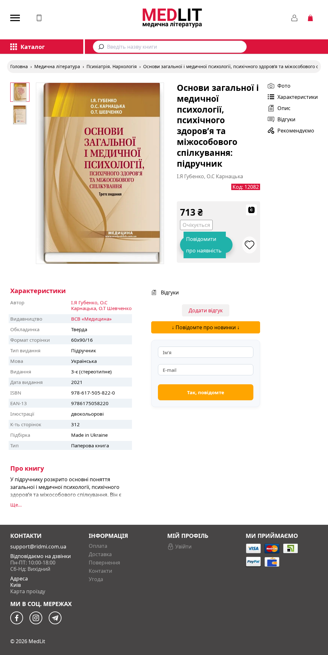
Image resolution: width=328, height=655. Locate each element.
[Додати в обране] (249, 244)
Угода (96, 579)
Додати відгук (206, 310)
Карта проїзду (27, 591)
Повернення (104, 562)
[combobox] (170, 47)
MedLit (37, 641)
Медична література (57, 66)
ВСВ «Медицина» (91, 319)
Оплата (98, 545)
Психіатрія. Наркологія (111, 66)
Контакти (100, 570)
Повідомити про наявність (204, 245)
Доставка (100, 554)
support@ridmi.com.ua (38, 546)
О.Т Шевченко (115, 308)
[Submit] (100, 47)
